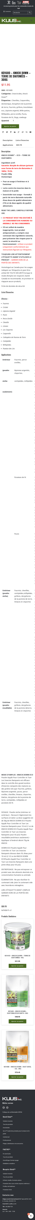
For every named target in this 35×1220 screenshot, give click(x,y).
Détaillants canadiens (9, 1163)
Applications (8, 145)
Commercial (6, 1137)
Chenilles (15, 100)
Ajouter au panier (10, 126)
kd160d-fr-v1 (6, 910)
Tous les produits (8, 1124)
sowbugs (22, 117)
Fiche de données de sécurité (13, 286)
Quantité (5, 120)
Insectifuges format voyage (11, 1160)
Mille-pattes (24, 110)
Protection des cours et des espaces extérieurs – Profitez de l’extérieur (17, 1185)
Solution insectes (8, 1121)
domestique (6, 104)
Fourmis (12, 107)
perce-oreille (16, 114)
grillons (19, 107)
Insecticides (17, 93)
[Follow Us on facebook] (4, 1107)
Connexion (8, 11)
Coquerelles (24, 100)
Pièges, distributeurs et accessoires (13, 1143)
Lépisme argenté (12, 110)
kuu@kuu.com (12, 1204)
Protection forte (7, 1189)
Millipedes (5, 114)
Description (8, 140)
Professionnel (7, 1140)
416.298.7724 (9, 1206)
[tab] (7, 140)
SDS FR (19, 145)
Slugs (16, 117)
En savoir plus (7, 1154)
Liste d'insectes (22, 140)
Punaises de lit (7, 117)
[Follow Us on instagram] (7, 1107)
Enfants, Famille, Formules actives (12, 1180)
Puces (24, 114)
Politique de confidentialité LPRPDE (12, 1112)
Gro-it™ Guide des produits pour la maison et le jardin (16, 1132)
